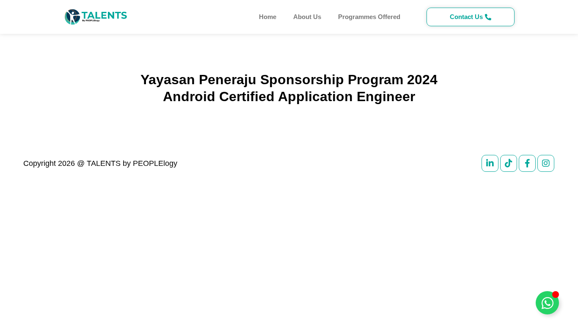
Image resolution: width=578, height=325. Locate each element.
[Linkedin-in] (490, 163)
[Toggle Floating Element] (547, 302)
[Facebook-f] (527, 163)
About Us (307, 16)
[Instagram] (545, 163)
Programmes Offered (369, 16)
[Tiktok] (508, 163)
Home (267, 16)
